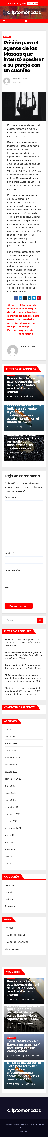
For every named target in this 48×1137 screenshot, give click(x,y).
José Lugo (22, 79)
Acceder (9, 928)
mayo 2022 (10, 793)
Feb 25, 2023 (14, 1056)
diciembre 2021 (12, 807)
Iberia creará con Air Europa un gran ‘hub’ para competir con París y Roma (23, 1046)
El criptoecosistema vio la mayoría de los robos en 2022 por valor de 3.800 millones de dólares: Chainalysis (23, 691)
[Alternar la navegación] (26, 21)
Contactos (23, 1132)
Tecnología (10, 906)
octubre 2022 (11, 772)
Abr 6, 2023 (14, 999)
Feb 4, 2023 (14, 1084)
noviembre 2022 (13, 765)
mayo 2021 (10, 856)
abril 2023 (10, 729)
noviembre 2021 (13, 814)
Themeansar (24, 1128)
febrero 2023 (11, 743)
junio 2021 (10, 849)
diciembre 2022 (12, 758)
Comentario (10, 497)
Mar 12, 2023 (15, 1024)
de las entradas (15, 935)
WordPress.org (12, 949)
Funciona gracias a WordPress (17, 1124)
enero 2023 (10, 751)
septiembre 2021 (13, 828)
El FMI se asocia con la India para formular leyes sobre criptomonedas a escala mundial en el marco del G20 (24, 413)
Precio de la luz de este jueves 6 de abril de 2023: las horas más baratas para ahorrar (23, 385)
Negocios (9, 892)
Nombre (9, 553)
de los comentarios (16, 942)
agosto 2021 (11, 835)
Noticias (7, 37)
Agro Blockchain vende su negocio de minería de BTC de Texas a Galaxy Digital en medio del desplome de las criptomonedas (24, 438)
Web (7, 588)
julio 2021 (9, 842)
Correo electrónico (14, 570)
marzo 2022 (10, 800)
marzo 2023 (10, 736)
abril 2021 (10, 863)
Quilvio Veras (32, 1056)
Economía (10, 885)
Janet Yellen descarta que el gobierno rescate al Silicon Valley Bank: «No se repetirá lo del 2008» (23, 655)
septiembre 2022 (13, 779)
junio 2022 (10, 786)
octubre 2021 (11, 821)
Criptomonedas (24, 12)
